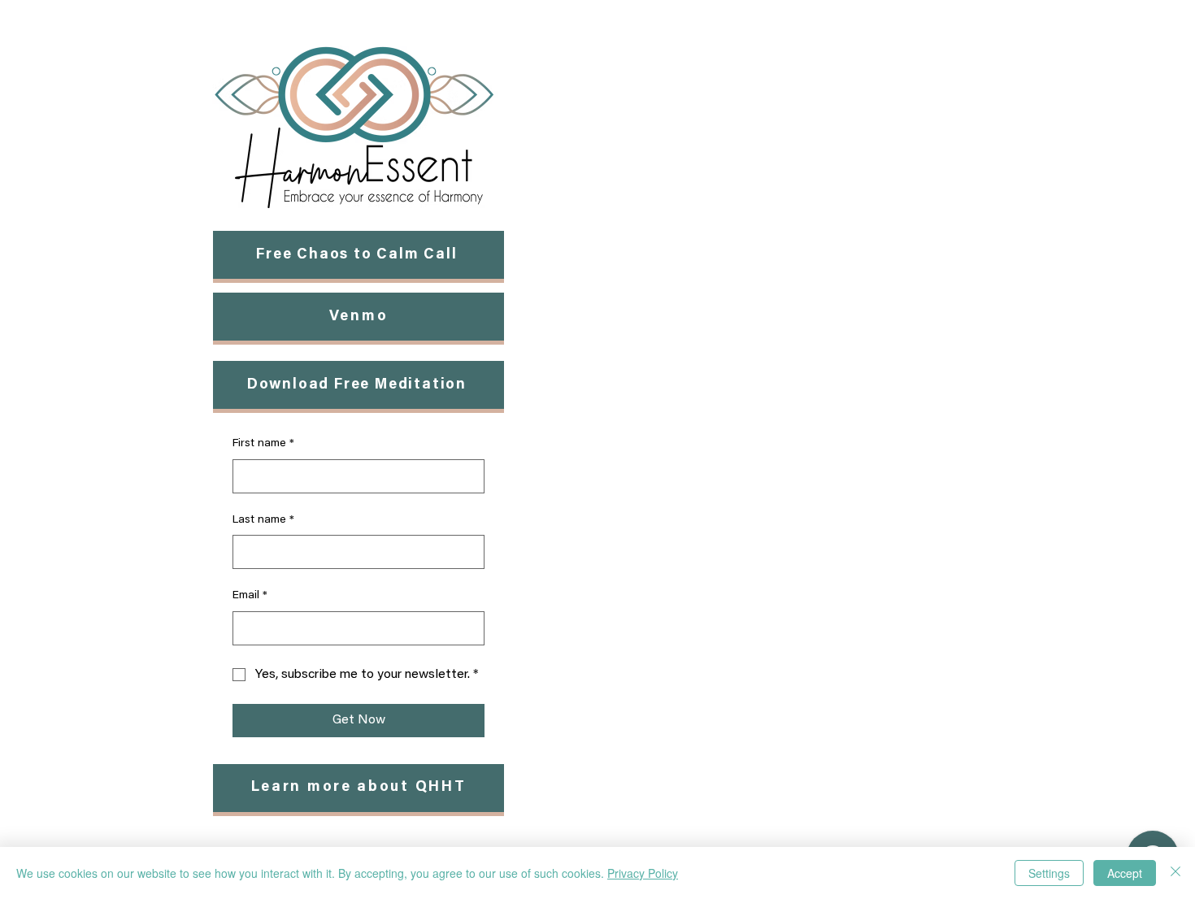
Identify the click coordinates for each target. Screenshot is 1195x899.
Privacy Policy (642, 873)
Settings (1049, 873)
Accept (1124, 873)
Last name (263, 520)
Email (249, 596)
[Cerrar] (1175, 873)
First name (263, 444)
